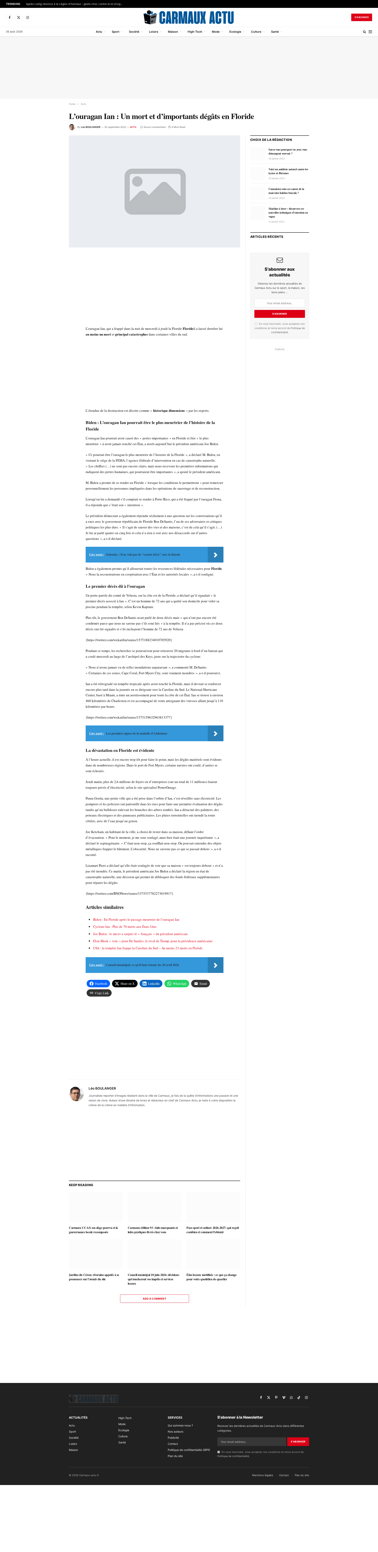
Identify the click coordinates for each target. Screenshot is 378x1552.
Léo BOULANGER (90, 127)
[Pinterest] (55, 293)
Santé (275, 31)
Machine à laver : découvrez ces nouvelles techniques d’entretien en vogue (288, 213)
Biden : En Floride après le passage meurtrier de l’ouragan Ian (136, 919)
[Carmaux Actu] (189, 17)
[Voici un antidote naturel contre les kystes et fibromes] (257, 173)
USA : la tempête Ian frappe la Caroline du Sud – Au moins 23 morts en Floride (148, 948)
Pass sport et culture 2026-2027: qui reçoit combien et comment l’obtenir (212, 1230)
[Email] (55, 302)
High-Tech (195, 31)
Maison (173, 31)
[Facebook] (55, 266)
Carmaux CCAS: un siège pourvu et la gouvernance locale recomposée (93, 1230)
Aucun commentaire (155, 127)
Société (134, 31)
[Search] (364, 31)
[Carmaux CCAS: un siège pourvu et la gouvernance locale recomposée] (96, 1207)
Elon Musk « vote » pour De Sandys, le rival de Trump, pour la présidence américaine (153, 941)
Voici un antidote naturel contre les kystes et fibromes (288, 171)
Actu (99, 31)
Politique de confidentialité (233, 1456)
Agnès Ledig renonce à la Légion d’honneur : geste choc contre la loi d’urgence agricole (75, 4)
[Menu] (370, 31)
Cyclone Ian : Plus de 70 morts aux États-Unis (125, 926)
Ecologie (235, 31)
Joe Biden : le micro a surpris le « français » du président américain (140, 934)
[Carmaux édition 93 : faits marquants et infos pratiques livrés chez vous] (155, 1207)
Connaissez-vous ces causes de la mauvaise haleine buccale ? (286, 191)
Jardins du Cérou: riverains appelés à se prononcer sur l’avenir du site (94, 1277)
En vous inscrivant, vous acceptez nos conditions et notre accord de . (280, 328)
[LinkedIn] (55, 284)
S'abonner (362, 17)
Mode (216, 31)
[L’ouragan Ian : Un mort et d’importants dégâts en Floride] (154, 191)
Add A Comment (154, 1298)
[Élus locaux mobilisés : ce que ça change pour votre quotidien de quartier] (213, 1254)
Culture (256, 31)
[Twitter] (55, 275)
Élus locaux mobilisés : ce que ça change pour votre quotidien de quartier (211, 1277)
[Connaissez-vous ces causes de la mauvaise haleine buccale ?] (257, 193)
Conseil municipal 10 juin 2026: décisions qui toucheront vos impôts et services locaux (153, 1279)
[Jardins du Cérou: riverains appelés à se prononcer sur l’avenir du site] (96, 1254)
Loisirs (153, 31)
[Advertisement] (189, 67)
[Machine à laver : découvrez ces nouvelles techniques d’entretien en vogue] (257, 213)
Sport (115, 31)
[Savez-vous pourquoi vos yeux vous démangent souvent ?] (257, 154)
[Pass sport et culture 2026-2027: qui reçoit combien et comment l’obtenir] (213, 1207)
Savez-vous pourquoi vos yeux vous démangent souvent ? (288, 151)
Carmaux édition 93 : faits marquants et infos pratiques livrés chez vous (153, 1230)
